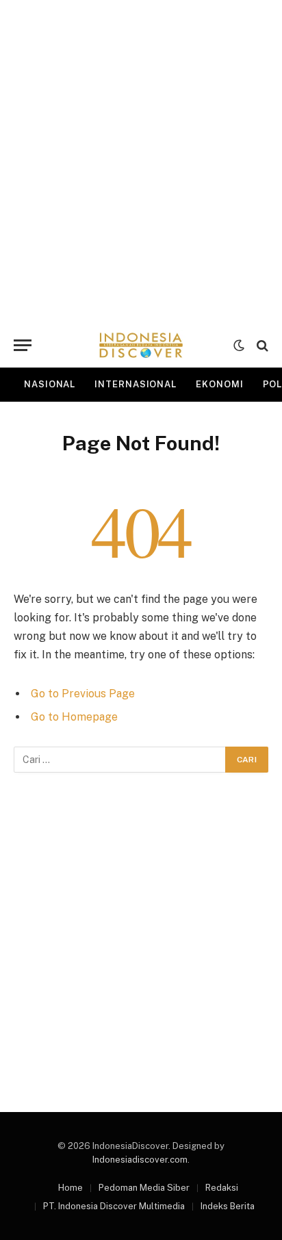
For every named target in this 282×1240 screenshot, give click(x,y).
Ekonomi (219, 384)
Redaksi (221, 1188)
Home (70, 1188)
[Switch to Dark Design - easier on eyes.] (239, 345)
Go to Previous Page (83, 693)
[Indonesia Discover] (141, 345)
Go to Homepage (74, 716)
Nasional (49, 384)
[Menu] (22, 345)
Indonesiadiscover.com (140, 1159)
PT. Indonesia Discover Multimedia (114, 1206)
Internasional (135, 384)
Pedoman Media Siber (144, 1188)
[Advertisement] (141, 161)
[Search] (261, 345)
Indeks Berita (228, 1206)
